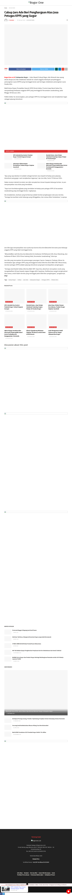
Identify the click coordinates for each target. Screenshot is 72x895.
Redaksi (12, 20)
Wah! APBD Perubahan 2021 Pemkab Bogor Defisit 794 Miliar (29, 732)
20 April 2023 (16, 727)
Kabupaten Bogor (35, 280)
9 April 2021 (15, 632)
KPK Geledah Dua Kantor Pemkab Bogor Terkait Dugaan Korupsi (13, 307)
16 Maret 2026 (16, 661)
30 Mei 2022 (15, 646)
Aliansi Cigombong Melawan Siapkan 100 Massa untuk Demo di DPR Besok (36, 332)
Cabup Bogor (12, 280)
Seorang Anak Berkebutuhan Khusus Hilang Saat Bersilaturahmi (30, 725)
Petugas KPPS (46, 280)
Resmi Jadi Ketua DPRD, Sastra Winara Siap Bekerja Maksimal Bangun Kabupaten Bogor (29, 711)
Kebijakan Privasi (50, 875)
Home (5, 8)
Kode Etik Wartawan (44, 873)
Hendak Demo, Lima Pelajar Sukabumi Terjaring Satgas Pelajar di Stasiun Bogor (56, 156)
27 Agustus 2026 (17, 158)
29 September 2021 (17, 734)
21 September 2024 (10, 713)
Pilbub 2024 (55, 280)
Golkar (19, 280)
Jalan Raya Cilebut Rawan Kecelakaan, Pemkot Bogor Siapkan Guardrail (23, 165)
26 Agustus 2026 (31, 336)
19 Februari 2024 (21, 20)
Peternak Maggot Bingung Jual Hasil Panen (24, 630)
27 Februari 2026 (16, 720)
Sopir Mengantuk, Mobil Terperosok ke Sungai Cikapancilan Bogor (55, 332)
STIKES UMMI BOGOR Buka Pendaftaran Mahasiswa (26, 643)
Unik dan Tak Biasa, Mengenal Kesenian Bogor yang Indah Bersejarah (31, 637)
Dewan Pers (36, 859)
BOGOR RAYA (12, 8)
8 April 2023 (15, 639)
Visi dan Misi (33, 873)
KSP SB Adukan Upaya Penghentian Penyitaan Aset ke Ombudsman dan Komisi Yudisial (36, 650)
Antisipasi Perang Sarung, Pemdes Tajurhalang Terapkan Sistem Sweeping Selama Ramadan (38, 718)
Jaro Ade (25, 280)
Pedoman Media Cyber (37, 875)
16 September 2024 (17, 652)
